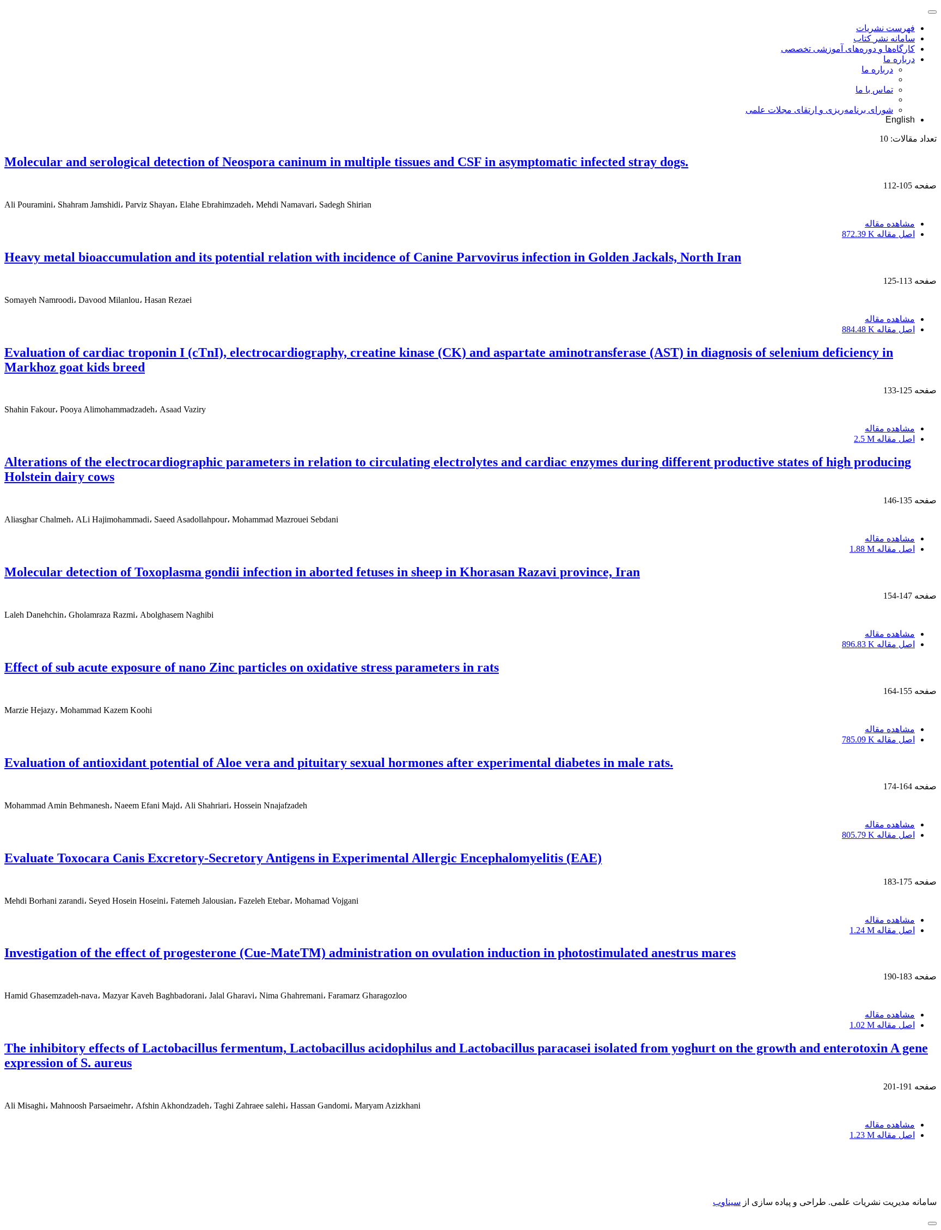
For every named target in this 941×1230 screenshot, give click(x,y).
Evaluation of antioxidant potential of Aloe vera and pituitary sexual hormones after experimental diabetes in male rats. (338, 763)
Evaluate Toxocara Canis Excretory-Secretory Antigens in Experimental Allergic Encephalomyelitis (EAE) (303, 858)
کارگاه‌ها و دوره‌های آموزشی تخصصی (848, 48)
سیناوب (727, 1202)
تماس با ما (874, 89)
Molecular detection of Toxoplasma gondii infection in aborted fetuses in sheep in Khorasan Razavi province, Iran (322, 572)
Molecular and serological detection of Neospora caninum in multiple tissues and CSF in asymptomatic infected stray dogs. (346, 162)
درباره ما (899, 59)
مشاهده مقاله (890, 223)
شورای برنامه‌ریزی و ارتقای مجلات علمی (819, 109)
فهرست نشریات (885, 28)
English (900, 119)
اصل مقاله (878, 234)
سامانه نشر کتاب (884, 38)
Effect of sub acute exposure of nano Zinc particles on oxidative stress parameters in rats (251, 667)
